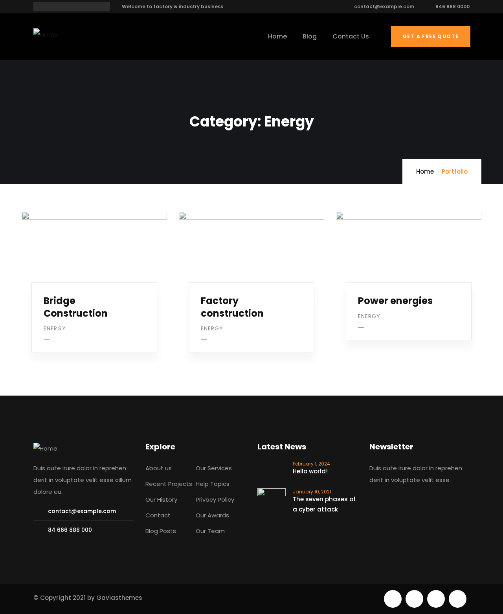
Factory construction (232, 306)
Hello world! (310, 471)
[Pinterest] (436, 599)
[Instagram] (457, 599)
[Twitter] (393, 599)
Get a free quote (431, 36)
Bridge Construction (76, 306)
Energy (55, 328)
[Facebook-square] (414, 599)
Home (425, 171)
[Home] (45, 35)
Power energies (395, 300)
